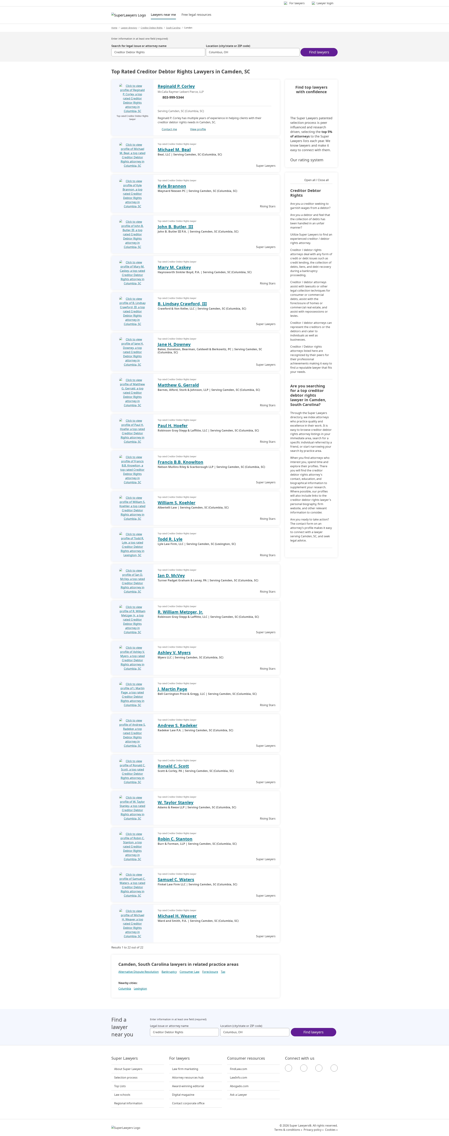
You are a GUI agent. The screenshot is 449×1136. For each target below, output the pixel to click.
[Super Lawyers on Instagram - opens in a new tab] (303, 1068)
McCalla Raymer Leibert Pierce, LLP (181, 91)
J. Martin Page (172, 689)
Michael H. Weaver (177, 916)
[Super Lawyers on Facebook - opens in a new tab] (288, 1068)
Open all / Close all (316, 180)
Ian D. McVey (171, 575)
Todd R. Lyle (170, 539)
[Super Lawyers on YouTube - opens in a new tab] (318, 1068)
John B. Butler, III (175, 226)
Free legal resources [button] (196, 14)
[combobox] (158, 52)
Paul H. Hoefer (173, 425)
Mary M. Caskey (174, 267)
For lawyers (179, 1058)
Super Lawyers (124, 1058)
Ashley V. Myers (174, 652)
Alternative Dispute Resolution (138, 972)
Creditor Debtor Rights (152, 27)
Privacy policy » (314, 1130)
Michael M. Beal (174, 149)
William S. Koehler (176, 502)
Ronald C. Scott (173, 766)
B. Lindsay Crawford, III (182, 303)
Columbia (124, 988)
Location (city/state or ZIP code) (228, 46)
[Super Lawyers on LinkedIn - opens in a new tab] (334, 1068)
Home (114, 27)
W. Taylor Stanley (175, 802)
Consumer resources (246, 1058)
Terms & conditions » (288, 1130)
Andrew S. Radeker (177, 725)
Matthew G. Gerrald (178, 385)
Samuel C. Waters (176, 879)
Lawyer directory (129, 27)
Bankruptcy (169, 972)
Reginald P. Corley (176, 86)
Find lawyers (319, 52)
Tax (223, 972)
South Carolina (173, 27)
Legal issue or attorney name (169, 1026)
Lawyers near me (163, 14)
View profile (198, 129)
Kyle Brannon (172, 186)
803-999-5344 (173, 97)
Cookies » (331, 1130)
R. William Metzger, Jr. (180, 612)
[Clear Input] (201, 52)
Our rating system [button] (306, 159)
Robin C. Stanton (175, 839)
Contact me (169, 129)
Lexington (140, 988)
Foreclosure (210, 972)
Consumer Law (189, 972)
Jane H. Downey (174, 344)
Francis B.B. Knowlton (180, 462)
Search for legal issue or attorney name (138, 46)
